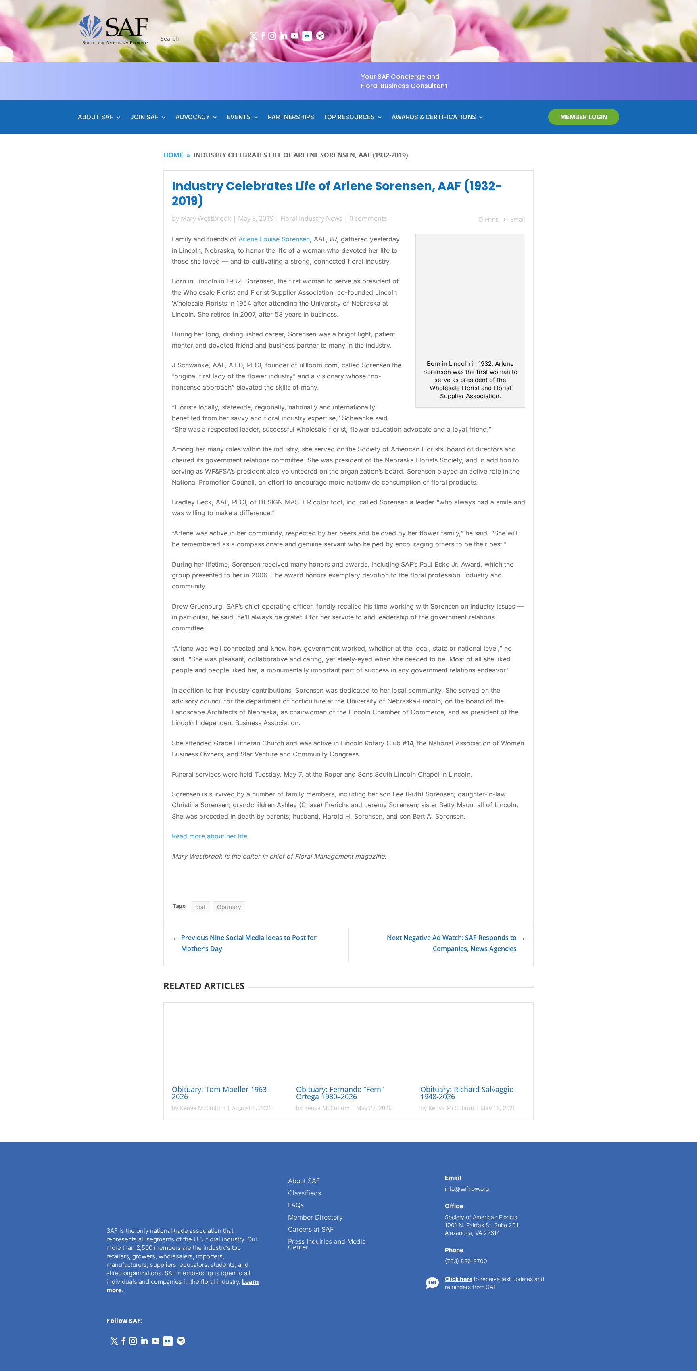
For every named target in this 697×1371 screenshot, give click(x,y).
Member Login (583, 117)
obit (200, 907)
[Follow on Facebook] (262, 36)
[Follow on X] (253, 36)
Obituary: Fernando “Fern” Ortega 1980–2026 (340, 1092)
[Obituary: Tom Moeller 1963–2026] (224, 1045)
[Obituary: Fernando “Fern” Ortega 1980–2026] (348, 1045)
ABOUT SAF (95, 117)
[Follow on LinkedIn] (283, 36)
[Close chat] (675, 1081)
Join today (641, 1244)
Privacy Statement (87, 1355)
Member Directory (315, 1217)
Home (173, 155)
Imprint (122, 1355)
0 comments (368, 218)
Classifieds (304, 1193)
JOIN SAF (144, 117)
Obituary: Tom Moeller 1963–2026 (221, 1092)
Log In (666, 1105)
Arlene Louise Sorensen (274, 239)
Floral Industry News (311, 218)
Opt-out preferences (36, 1355)
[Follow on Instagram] (272, 36)
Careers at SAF (311, 1229)
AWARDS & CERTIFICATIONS (434, 117)
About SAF (304, 1181)
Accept (34, 1342)
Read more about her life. (210, 836)
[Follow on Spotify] (320, 35)
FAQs (296, 1205)
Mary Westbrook (206, 218)
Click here (458, 1278)
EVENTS (239, 117)
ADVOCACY (192, 117)
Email (517, 219)
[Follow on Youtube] (294, 36)
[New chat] (659, 1081)
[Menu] (643, 1081)
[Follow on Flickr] (307, 36)
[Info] (627, 1081)
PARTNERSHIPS (291, 117)
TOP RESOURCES (349, 117)
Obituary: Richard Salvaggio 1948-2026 (467, 1092)
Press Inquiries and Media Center (327, 1245)
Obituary (229, 907)
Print (488, 219)
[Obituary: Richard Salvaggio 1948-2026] (472, 1045)
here (615, 1190)
